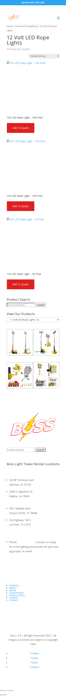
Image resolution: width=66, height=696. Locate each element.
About (12, 590)
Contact (13, 600)
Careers (13, 597)
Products (14, 585)
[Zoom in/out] (1, 690)
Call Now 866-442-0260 (33, 2)
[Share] (8, 690)
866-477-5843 (26, 542)
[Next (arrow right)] (5, 694)
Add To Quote (20, 128)
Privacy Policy (17, 595)
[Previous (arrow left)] (1, 694)
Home (10, 26)
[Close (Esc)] (12, 690)
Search (41, 304)
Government (16, 592)
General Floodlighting (26, 26)
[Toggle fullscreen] (5, 690)
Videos (13, 587)
